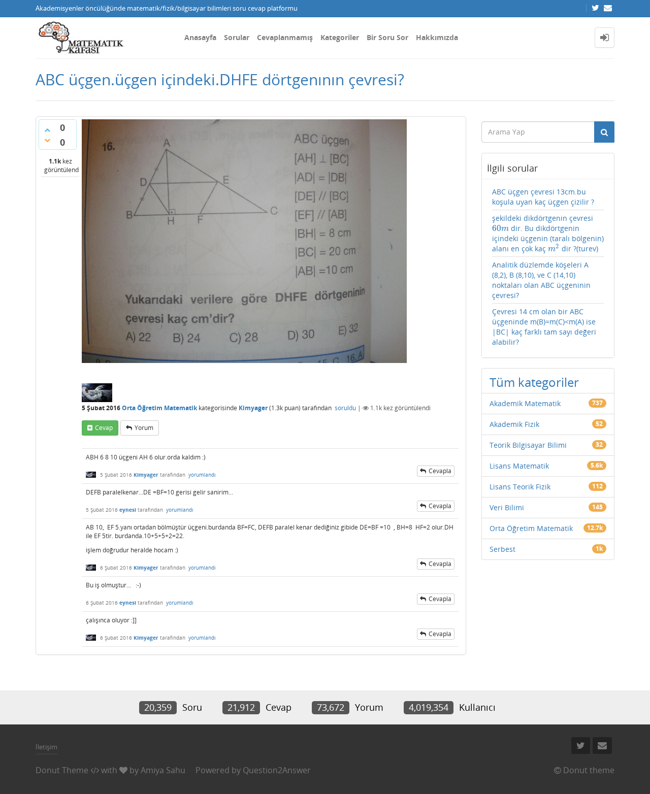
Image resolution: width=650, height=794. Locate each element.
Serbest (502, 549)
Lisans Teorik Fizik (520, 486)
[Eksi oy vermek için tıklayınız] (47, 140)
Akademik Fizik (514, 424)
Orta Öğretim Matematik (159, 408)
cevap (104, 427)
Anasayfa (200, 37)
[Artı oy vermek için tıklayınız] (47, 130)
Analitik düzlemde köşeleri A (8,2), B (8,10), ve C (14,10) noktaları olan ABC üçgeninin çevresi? (541, 280)
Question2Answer (277, 770)
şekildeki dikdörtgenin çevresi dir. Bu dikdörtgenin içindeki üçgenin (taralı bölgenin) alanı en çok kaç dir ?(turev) (548, 233)
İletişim (46, 746)
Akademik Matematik (525, 403)
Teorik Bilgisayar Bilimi (528, 445)
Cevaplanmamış (285, 37)
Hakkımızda (437, 37)
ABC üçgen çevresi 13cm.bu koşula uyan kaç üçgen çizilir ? (543, 197)
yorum (144, 427)
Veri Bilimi (507, 507)
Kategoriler (339, 37)
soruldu (345, 408)
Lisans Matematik (519, 466)
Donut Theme (62, 770)
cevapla (440, 471)
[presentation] (500, 228)
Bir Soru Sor (387, 37)
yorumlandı (202, 474)
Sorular (236, 37)
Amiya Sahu (163, 770)
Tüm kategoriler (534, 382)
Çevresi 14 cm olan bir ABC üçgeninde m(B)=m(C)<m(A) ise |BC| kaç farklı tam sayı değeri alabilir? (544, 327)
